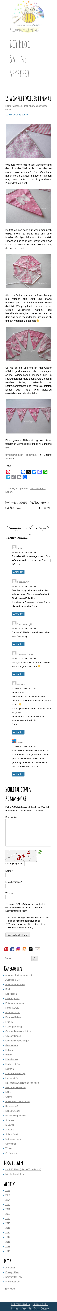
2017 (7, 1232)
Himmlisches (11, 1059)
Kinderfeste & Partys (15, 1073)
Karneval (9, 1069)
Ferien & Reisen (13, 1017)
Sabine (24, 114)
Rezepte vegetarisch (15, 1115)
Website (9, 893)
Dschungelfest (12, 998)
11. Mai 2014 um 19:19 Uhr (24, 552)
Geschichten (11, 1045)
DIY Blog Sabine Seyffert (20, 58)
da (6, 248)
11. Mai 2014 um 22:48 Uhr (24, 658)
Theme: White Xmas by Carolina (35, 1308)
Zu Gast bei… (12, 1153)
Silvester (9, 1125)
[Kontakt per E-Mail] (37, 951)
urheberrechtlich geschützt (20, 454)
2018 (7, 1228)
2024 (7, 1200)
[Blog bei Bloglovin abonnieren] (30, 951)
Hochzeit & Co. (12, 1064)
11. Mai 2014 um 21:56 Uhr (24, 586)
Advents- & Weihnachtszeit (18, 975)
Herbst (8, 1055)
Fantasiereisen (12, 1012)
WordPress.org (12, 1282)
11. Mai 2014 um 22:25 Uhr (24, 628)
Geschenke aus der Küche (18, 1031)
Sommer (9, 1129)
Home (8, 106)
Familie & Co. (12, 1008)
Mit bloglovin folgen (14, 1174)
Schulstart (10, 1120)
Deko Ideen (11, 994)
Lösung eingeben (14, 864)
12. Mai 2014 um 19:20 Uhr (24, 747)
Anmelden (10, 1268)
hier (44, 244)
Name (9, 871)
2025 (7, 1195)
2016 (7, 1237)
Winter (8, 1148)
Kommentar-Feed (14, 1277)
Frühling (9, 1022)
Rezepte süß (11, 1106)
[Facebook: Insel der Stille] (12, 951)
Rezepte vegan (12, 1111)
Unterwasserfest (13, 1139)
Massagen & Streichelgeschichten (22, 1083)
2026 (7, 1190)
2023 (7, 1204)
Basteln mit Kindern (15, 984)
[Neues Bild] (40, 852)
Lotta (19, 548)
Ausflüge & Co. (12, 980)
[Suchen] (34, 958)
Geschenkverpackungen (17, 1041)
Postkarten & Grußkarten (17, 1101)
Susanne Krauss (25, 654)
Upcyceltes (10, 1144)
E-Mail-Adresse (13, 882)
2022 (7, 1209)
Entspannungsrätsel (15, 1003)
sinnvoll (21, 684)
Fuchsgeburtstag (13, 1027)
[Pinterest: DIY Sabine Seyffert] (6, 951)
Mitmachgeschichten (15, 1087)
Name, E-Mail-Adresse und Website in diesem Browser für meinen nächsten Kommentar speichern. (25, 907)
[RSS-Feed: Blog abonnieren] (24, 951)
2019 (7, 1223)
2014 (7, 1246)
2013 (7, 1251)
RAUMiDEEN (24, 582)
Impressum (9, 1289)
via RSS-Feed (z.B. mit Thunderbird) (23, 1169)
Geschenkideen (20, 106)
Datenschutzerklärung (20, 1304)
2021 (7, 1214)
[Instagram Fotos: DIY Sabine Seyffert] (18, 951)
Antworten (18, 572)
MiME (20, 742)
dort (22, 248)
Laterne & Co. (12, 1078)
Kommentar (11, 817)
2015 (7, 1242)
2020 (7, 1218)
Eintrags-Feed (12, 1272)
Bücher (8, 989)
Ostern (8, 1097)
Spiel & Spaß (12, 1134)
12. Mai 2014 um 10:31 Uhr (24, 689)
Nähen (8, 492)
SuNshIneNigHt (25, 624)
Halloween (10, 1050)
